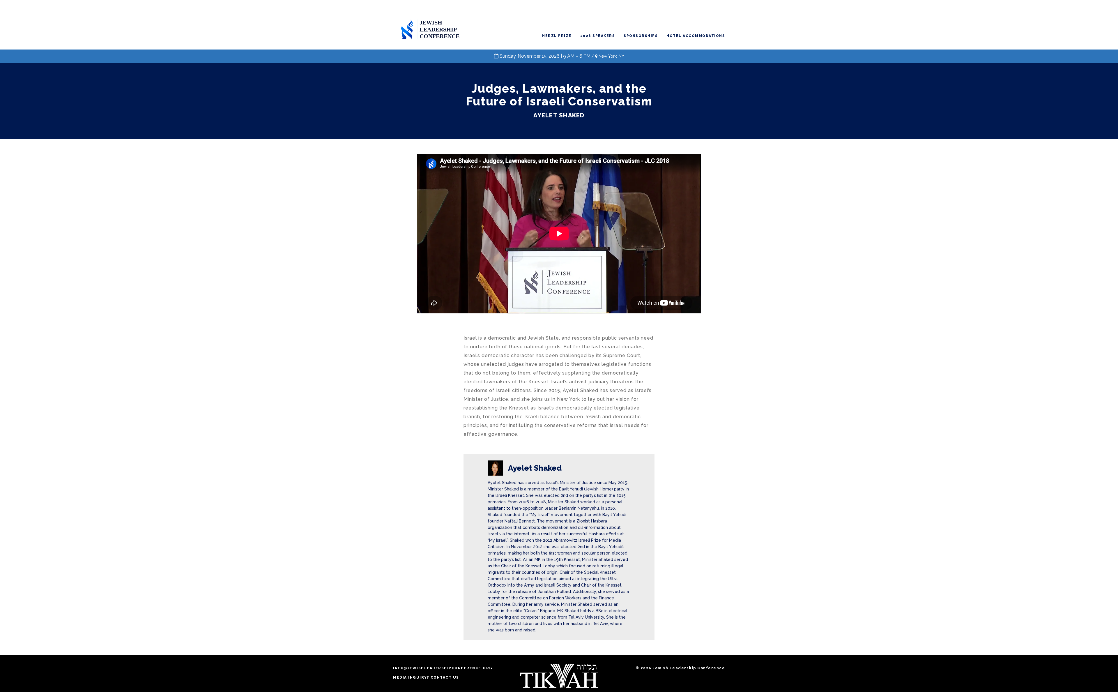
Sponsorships (641, 36)
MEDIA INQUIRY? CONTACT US (426, 677)
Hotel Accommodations (695, 36)
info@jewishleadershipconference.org (443, 668)
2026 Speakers (597, 36)
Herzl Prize (557, 36)
